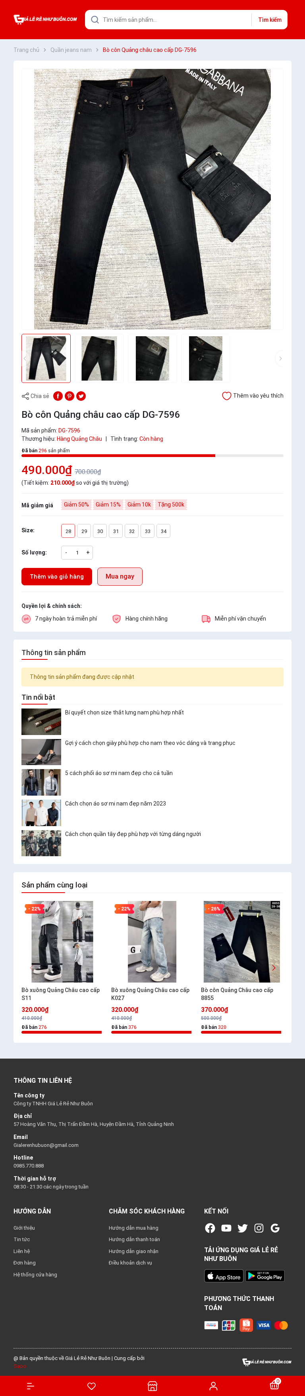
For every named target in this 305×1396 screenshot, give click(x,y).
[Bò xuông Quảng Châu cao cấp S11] (62, 942)
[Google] (275, 1228)
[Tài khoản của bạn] (213, 1385)
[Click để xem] (152, 199)
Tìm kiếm (270, 20)
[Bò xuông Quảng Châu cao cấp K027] (152, 942)
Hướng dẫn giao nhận (133, 1251)
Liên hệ (22, 1251)
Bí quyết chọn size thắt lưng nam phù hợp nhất (124, 712)
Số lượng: (34, 552)
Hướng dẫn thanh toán (134, 1239)
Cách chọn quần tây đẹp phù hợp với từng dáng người (133, 834)
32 (132, 531)
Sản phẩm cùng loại (54, 884)
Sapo (20, 1366)
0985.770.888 (29, 1166)
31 (116, 531)
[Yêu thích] (91, 1386)
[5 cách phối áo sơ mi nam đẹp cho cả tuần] (41, 782)
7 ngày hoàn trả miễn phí (66, 618)
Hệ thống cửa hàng (35, 1275)
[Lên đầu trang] (295, 1361)
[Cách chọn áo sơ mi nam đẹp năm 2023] (41, 813)
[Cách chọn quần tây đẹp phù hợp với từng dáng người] (41, 843)
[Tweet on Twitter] (81, 395)
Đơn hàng (25, 1263)
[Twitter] (243, 1228)
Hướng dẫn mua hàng (133, 1228)
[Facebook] (210, 1228)
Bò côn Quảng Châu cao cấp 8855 (237, 994)
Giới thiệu (24, 1228)
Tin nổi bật (38, 697)
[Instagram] (259, 1228)
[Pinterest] (69, 395)
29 (84, 531)
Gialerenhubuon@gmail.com (46, 1145)
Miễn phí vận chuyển (240, 618)
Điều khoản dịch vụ (130, 1263)
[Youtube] (226, 1228)
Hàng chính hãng (146, 618)
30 (100, 531)
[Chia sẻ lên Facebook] (58, 395)
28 (68, 531)
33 (148, 531)
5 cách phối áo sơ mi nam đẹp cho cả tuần (119, 773)
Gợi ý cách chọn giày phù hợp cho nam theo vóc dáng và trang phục (150, 743)
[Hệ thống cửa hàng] (152, 1386)
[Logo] (266, 1362)
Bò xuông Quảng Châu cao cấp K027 (150, 994)
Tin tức (22, 1239)
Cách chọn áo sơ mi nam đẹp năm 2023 (115, 803)
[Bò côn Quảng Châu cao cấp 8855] (242, 942)
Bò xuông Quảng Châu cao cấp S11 (60, 994)
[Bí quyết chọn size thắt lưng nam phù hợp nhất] (41, 721)
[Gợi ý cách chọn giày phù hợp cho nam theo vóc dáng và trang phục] (41, 752)
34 (163, 531)
